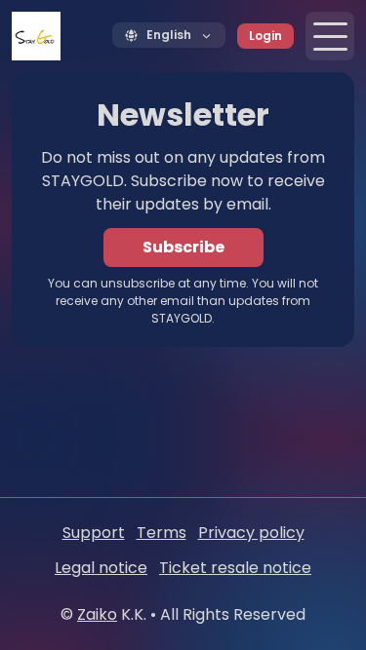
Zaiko (97, 614)
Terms (161, 532)
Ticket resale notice (235, 567)
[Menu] (329, 36)
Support (93, 532)
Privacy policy (251, 532)
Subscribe (183, 247)
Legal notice (101, 567)
